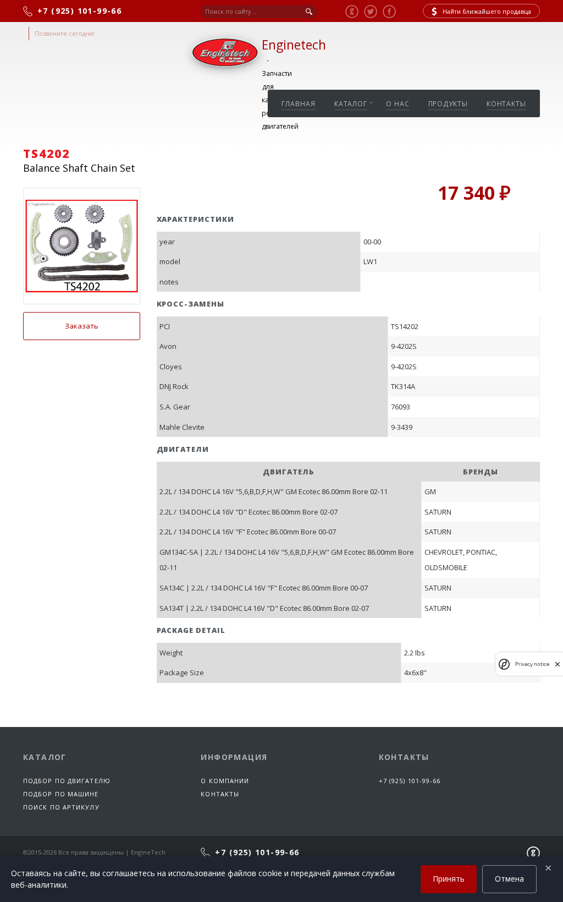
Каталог (350, 103)
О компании (225, 781)
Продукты (448, 103)
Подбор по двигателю (67, 781)
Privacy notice (532, 664)
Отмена (509, 878)
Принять (449, 878)
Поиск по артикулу (61, 807)
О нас (398, 103)
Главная (298, 103)
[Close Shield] (557, 664)
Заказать (81, 326)
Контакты (506, 103)
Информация (234, 757)
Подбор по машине (61, 794)
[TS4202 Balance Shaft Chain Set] (82, 246)
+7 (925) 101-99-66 (410, 781)
